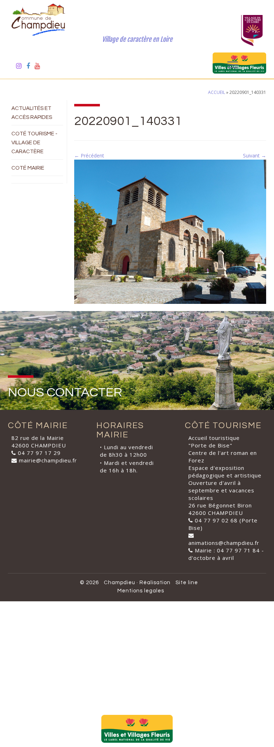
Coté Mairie (27, 168)
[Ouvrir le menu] (232, 65)
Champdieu (119, 582)
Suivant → (254, 155)
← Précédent (89, 155)
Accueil (216, 92)
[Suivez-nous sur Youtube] (40, 65)
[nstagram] (21, 65)
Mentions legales (140, 590)
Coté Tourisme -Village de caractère (34, 142)
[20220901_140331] (170, 231)
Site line (187, 582)
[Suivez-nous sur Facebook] (30, 65)
